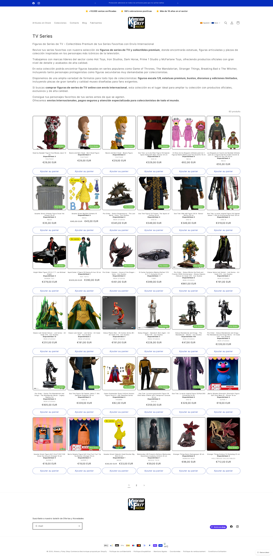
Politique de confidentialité (120, 551)
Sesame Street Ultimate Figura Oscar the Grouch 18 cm (49, 215)
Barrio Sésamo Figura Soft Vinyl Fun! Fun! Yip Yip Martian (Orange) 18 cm (84, 456)
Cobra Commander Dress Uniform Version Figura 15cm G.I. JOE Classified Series (119, 395)
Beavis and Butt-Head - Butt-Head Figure (84, 154)
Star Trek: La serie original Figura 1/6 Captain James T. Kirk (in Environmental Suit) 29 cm (223, 215)
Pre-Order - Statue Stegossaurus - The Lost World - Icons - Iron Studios (119, 215)
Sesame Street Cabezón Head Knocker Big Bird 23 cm (119, 456)
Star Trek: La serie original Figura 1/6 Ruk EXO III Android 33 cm (188, 395)
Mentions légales (160, 551)
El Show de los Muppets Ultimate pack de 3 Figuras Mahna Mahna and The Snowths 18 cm (189, 154)
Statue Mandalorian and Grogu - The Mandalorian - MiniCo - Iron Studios (188, 334)
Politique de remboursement (194, 551)
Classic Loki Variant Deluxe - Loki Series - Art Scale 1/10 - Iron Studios (49, 334)
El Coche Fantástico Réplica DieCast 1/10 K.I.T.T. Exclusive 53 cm (154, 274)
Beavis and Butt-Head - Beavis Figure (119, 154)
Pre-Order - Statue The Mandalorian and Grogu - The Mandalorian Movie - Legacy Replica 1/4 (49, 396)
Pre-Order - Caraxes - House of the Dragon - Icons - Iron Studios (119, 274)
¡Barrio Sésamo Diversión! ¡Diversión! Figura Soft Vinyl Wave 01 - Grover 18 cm (223, 395)
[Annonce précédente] (95, 3)
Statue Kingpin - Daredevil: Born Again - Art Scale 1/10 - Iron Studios (154, 334)
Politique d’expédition (142, 551)
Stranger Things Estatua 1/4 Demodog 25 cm (223, 455)
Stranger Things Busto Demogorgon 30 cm (188, 455)
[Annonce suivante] (178, 3)
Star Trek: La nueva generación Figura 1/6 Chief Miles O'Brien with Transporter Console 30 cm (153, 396)
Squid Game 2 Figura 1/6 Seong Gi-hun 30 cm (84, 273)
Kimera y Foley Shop (62, 551)
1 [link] (129, 485)
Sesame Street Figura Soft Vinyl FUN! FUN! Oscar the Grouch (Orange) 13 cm (49, 456)
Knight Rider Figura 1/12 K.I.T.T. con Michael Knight (49, 274)
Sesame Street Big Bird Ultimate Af (84, 214)
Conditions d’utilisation (217, 551)
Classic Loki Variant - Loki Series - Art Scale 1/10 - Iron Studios (84, 334)
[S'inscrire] (79, 526)
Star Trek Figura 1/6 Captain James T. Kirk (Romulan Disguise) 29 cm (84, 395)
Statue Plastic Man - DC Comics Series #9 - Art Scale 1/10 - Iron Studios (119, 334)
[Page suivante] (144, 485)
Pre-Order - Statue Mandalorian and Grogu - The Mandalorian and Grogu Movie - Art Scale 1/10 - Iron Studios (223, 335)
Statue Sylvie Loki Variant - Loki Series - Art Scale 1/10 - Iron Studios (223, 274)
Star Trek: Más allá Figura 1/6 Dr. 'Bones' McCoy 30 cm (188, 215)
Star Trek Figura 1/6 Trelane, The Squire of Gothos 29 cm (153, 215)
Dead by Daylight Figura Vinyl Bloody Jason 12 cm (49, 154)
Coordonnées (175, 551)
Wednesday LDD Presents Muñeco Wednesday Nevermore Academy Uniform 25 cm (154, 456)
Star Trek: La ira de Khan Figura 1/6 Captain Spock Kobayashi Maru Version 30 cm (154, 154)
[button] (210, 23)
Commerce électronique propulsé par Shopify (89, 551)
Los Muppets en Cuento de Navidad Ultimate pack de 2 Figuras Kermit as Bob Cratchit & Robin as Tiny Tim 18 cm (223, 155)
